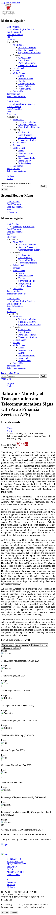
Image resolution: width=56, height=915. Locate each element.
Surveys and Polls (26, 83)
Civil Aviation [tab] (7, 645)
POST (10, 37)
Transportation (13, 94)
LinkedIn (11, 887)
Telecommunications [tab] (10, 648)
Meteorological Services (23, 29)
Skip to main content (10, 2)
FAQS (10, 869)
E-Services (12, 212)
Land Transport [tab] (22, 645)
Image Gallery (24, 86)
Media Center (19, 73)
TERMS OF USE (15, 861)
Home (9, 428)
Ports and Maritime (27, 63)
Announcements (25, 78)
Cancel (14, 912)
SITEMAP (12, 867)
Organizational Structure (29, 52)
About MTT (18, 45)
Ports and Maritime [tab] (39, 645)
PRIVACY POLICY (16, 864)
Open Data (6, 379)
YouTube (11, 884)
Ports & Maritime (15, 34)
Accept (5, 912)
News (21, 76)
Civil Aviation (13, 27)
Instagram (11, 882)
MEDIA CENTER (15, 872)
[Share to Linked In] (26, 445)
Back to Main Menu (10, 373)
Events (21, 81)
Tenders (16, 70)
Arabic (10, 178)
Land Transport (14, 32)
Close (4, 189)
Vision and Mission (27, 47)
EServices (11, 39)
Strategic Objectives (27, 50)
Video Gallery (24, 88)
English (10, 176)
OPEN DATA (13, 874)
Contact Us (18, 91)
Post (9, 209)
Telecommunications (27, 65)
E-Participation (19, 68)
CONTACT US (14, 859)
